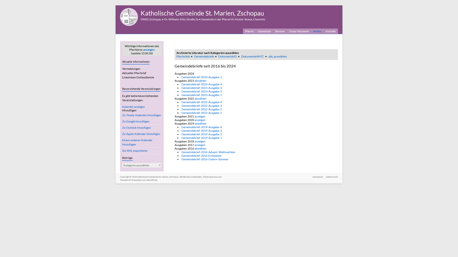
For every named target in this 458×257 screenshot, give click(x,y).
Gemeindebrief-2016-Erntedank (201, 155)
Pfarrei (249, 31)
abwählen (200, 80)
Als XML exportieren (135, 150)
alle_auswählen (277, 56)
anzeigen (149, 49)
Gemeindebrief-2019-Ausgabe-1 (201, 137)
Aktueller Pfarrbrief (134, 73)
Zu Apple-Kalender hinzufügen (141, 133)
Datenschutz (332, 176)
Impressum (318, 176)
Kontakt (331, 31)
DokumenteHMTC (252, 56)
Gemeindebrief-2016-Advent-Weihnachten (208, 152)
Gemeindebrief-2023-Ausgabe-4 (201, 84)
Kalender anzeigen (133, 106)
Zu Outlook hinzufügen (136, 127)
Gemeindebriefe (204, 56)
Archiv (317, 31)
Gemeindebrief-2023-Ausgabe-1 (201, 95)
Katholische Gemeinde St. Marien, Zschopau (202, 13)
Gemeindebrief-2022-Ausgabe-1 (201, 112)
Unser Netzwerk (299, 31)
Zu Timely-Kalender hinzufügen (141, 115)
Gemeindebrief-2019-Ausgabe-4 (201, 127)
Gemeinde (264, 31)
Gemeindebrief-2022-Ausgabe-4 (201, 102)
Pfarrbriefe (183, 56)
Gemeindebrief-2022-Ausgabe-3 (201, 105)
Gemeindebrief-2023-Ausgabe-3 (201, 87)
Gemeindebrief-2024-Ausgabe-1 (201, 77)
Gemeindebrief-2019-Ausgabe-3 (201, 130)
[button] (129, 110)
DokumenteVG (227, 56)
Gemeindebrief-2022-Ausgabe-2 (201, 109)
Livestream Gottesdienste (138, 77)
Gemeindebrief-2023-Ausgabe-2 (201, 91)
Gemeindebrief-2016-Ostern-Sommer (204, 159)
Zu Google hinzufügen (135, 121)
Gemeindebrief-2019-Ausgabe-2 (201, 134)
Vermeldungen (131, 68)
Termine (280, 31)
